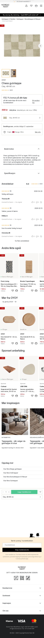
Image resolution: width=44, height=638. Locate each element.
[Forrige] (4, 46)
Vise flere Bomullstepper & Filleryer (15, 477)
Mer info (38, 132)
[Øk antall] (8, 492)
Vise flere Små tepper (10, 473)
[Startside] (5, 5)
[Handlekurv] (36, 5)
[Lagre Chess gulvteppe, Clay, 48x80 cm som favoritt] (40, 492)
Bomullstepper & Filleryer (32, 19)
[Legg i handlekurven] (16, 290)
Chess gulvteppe (7, 21)
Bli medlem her (36, 101)
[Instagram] (22, 577)
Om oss (5, 611)
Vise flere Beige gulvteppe (12, 469)
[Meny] (41, 5)
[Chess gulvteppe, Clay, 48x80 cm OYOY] (22, 45)
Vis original (18, 202)
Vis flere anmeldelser (22, 241)
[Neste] (40, 46)
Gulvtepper (20, 19)
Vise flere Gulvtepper (10, 480)
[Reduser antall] (3, 492)
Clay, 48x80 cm (8, 497)
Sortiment (6, 596)
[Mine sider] (26, 5)
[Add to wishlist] (12, 290)
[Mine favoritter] (31, 5)
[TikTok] (28, 577)
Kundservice (7, 588)
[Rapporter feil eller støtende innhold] (41, 202)
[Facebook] (16, 577)
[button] (7, 90)
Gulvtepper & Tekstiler (8, 19)
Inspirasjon (7, 603)
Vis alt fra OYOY (7, 302)
